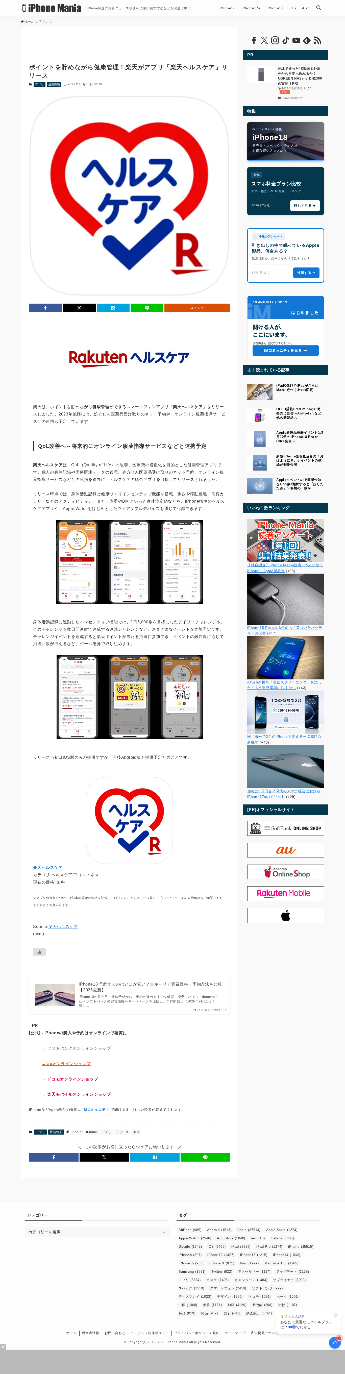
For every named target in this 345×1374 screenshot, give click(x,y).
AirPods (190, 1230)
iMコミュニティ (96, 1110)
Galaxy (282, 1238)
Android (219, 1230)
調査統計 (259, 1313)
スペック (191, 1288)
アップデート (292, 1271)
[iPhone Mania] (52, 8)
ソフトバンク (267, 1288)
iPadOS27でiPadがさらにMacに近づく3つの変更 (297, 388)
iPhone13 (253, 1255)
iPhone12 (220, 1255)
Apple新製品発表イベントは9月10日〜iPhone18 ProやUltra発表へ (299, 437)
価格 (212, 1305)
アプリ (39, 84)
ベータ (288, 1296)
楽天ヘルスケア (63, 926)
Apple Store (281, 1230)
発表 (232, 1313)
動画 (237, 1305)
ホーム (71, 1333)
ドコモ (260, 1296)
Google (190, 1246)
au (258, 1238)
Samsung (192, 1271)
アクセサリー (254, 1271)
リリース (122, 1132)
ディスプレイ (195, 1296)
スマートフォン (228, 1288)
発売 (209, 1313)
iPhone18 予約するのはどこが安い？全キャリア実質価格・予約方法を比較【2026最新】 (150, 987)
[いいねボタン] (39, 952)
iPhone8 (190, 1255)
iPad (241, 1246)
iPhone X (221, 1263)
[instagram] (275, 40)
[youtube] (296, 40)
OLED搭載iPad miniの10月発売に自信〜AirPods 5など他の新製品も (299, 413)
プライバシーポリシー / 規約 (196, 1333)
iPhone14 (286, 1255)
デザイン (230, 1296)
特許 (187, 1313)
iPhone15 (191, 1263)
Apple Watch (195, 1238)
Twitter (221, 1271)
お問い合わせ (115, 1333)
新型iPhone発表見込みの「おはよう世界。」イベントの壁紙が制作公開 (300, 460)
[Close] (3, 1347)
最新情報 (54, 84)
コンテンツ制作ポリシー (150, 1333)
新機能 (262, 1305)
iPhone (91, 1132)
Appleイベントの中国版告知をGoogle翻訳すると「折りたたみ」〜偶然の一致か (300, 484)
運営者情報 (90, 1333)
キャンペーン (251, 1280)
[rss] (317, 40)
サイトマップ (235, 1333)
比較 (287, 1305)
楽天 (136, 1132)
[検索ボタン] (318, 8)
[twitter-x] (264, 40)
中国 (188, 1305)
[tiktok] (285, 40)
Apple (77, 1132)
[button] (45, 308)
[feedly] (306, 40)
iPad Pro (269, 1246)
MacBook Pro (281, 1263)
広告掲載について (265, 1333)
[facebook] (253, 40)
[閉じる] (336, 1315)
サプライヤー (289, 1280)
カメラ (218, 1280)
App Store (231, 1238)
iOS (217, 1246)
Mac (249, 1263)
